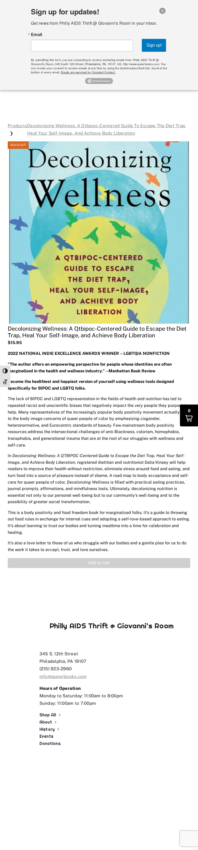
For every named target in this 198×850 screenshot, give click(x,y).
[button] (99, 563)
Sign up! (154, 45)
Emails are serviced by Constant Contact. (88, 72)
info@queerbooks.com (63, 676)
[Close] (162, 11)
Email (36, 34)
